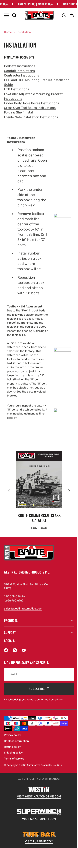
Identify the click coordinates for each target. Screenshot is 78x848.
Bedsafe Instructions (19, 66)
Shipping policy (13, 756)
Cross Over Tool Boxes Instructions (30, 108)
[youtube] (23, 654)
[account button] (63, 15)
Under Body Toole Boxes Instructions (31, 103)
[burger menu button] (6, 15)
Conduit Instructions (19, 71)
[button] (65, 490)
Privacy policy (12, 739)
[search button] (14, 15)
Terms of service (14, 762)
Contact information (16, 745)
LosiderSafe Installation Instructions (31, 117)
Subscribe (35, 693)
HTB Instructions (16, 89)
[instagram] (14, 654)
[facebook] (6, 654)
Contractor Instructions (21, 75)
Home (8, 32)
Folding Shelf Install (19, 112)
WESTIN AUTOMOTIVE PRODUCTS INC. (27, 572)
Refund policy (12, 750)
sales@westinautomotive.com (23, 608)
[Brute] (39, 15)
